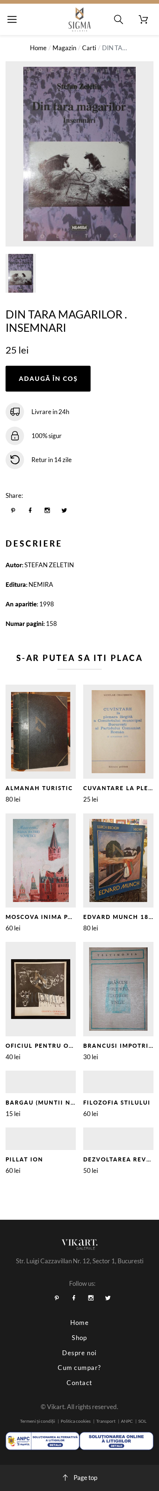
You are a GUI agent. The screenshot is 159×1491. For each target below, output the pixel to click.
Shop (79, 1338)
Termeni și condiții (37, 1421)
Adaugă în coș (48, 378)
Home (38, 48)
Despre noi (79, 1353)
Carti (89, 48)
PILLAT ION (24, 1159)
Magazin (64, 48)
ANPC (127, 1421)
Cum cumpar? (79, 1367)
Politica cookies (76, 1421)
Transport (105, 1421)
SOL (142, 1421)
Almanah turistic (39, 788)
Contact (79, 1383)
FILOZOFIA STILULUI (116, 1102)
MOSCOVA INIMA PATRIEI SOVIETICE (67, 916)
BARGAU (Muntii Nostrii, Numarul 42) (75, 1102)
